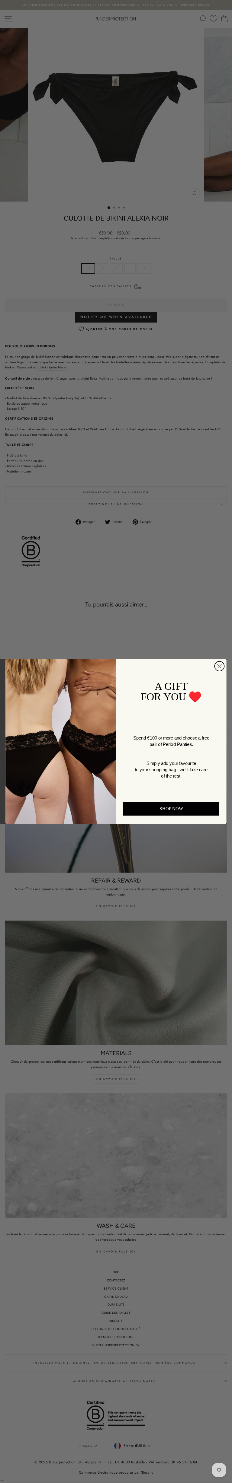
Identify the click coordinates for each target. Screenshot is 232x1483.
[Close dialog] (219, 666)
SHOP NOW (171, 808)
